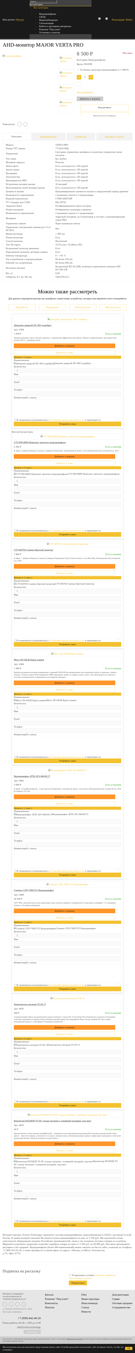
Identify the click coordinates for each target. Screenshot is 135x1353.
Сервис (116, 1298)
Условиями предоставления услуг (67, 420)
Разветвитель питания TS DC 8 (30, 1004)
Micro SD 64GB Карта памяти (29, 659)
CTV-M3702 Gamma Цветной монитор (33, 550)
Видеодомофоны (96, 60)
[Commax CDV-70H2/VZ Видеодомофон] (67, 884)
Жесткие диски (113, 307)
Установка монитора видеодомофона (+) (104, 69)
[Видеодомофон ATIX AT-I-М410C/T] (67, 770)
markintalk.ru (32, 1331)
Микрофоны (22, 307)
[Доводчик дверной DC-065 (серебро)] (67, 319)
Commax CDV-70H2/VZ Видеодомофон (34, 890)
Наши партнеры (90, 1298)
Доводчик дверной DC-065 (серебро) (32, 325)
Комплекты (51, 1303)
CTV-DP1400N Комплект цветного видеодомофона (40, 442)
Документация (120, 1294)
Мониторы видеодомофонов (104, 116)
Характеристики (48, 136)
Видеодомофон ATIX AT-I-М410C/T (32, 776)
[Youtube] (24, 1304)
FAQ (83, 1294)
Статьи (85, 1307)
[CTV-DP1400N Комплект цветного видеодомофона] (67, 436)
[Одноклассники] (26, 124)
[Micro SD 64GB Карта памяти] (67, 654)
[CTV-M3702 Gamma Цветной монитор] (67, 544)
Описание (16, 136)
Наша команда (89, 1303)
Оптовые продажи (122, 1303)
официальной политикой (74, 1339)
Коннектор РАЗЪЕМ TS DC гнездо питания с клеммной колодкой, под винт (52, 1120)
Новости (86, 1311)
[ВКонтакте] (20, 124)
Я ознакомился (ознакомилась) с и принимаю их (58, 420)
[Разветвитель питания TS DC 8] (67, 998)
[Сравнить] (119, 421)
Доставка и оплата (114, 136)
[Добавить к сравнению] (79, 84)
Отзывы (80, 136)
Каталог (49, 1294)
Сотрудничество (121, 1307)
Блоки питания (82, 307)
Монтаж (49, 1307)
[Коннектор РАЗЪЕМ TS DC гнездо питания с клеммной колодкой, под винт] (67, 1115)
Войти (129, 19)
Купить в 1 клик (64, 352)
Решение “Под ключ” (57, 1298)
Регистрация (118, 19)
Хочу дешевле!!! (85, 92)
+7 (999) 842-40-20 (29, 1318)
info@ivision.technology (29, 1327)
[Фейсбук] (17, 1304)
